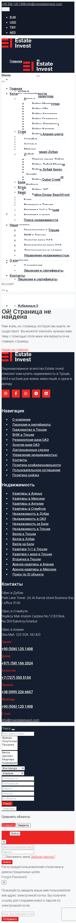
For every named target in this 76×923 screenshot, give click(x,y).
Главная (16, 61)
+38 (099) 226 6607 (17, 692)
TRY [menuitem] (13, 28)
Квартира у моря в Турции (32, 554)
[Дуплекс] (9, 756)
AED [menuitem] (13, 33)
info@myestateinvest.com (20, 720)
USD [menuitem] (13, 22)
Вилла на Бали (23, 544)
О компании (21, 419)
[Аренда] (9, 738)
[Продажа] (9, 745)
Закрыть (23, 825)
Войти (7, 862)
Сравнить (9, 825)
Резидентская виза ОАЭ (30, 440)
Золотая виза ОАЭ (26, 445)
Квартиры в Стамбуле (29, 509)
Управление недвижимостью (46, 255)
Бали (21, 182)
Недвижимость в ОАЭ (29, 519)
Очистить (9, 808)
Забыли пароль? (43, 857)
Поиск (7, 803)
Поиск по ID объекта (28, 574)
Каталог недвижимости (28, 79)
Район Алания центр (47, 134)
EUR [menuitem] (13, 17)
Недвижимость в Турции (31, 529)
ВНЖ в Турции (23, 435)
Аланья (23, 91)
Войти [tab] (15, 833)
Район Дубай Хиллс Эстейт (44, 172)
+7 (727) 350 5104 (16, 677)
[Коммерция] (9, 763)
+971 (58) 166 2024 (17, 663)
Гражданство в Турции (29, 430)
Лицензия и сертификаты (37, 279)
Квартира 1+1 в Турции (29, 549)
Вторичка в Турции (26, 559)
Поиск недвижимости (41, 220)
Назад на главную (15, 350)
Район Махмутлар (40, 96)
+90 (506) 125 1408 (17, 649)
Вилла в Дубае (23, 539)
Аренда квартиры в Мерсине (34, 569)
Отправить (10, 919)
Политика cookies (25, 475)
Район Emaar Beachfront (51, 195)
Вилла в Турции (24, 534)
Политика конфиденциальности (36, 465)
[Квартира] (9, 759)
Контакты (17, 291)
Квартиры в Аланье (27, 493)
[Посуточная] (9, 741)
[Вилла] (9, 752)
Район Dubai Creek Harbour (43, 182)
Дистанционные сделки (30, 450)
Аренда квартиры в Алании (33, 564)
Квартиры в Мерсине (28, 499)
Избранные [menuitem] (28, 306)
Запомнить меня (18, 857)
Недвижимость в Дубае (30, 514)
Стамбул (24, 132)
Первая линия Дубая (42, 152)
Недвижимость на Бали (30, 524)
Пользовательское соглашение (36, 470)
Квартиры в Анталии (28, 504)
